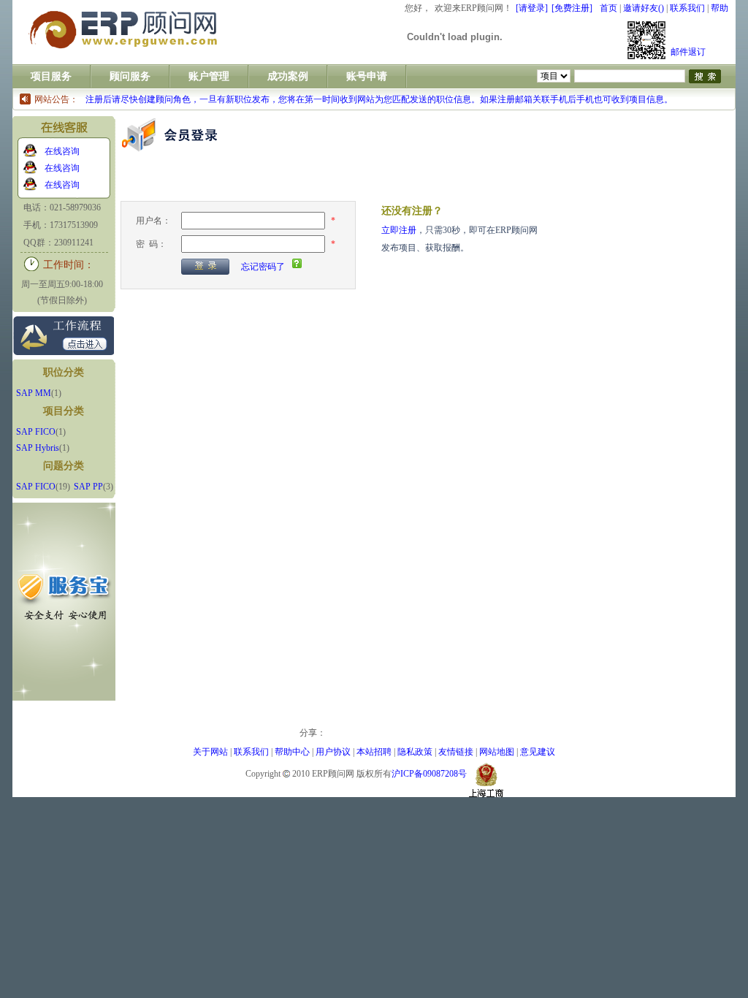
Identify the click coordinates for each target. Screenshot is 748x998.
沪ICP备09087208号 (429, 774)
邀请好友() (643, 8)
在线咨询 (62, 151)
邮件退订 (688, 52)
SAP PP (88, 486)
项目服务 (51, 76)
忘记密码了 (263, 267)
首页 (608, 8)
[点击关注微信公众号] (646, 40)
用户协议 (333, 752)
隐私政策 (414, 752)
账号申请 (366, 76)
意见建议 (537, 752)
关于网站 (210, 752)
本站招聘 (374, 752)
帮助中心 (292, 752)
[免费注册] (572, 8)
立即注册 (398, 230)
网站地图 (496, 752)
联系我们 (687, 8)
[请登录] (532, 8)
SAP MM (33, 393)
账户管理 (208, 76)
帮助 (719, 8)
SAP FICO (36, 432)
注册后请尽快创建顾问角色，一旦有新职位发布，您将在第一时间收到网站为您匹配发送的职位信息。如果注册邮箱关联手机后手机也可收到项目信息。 (379, 99)
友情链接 (455, 752)
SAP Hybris (37, 448)
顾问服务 (130, 76)
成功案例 (287, 76)
